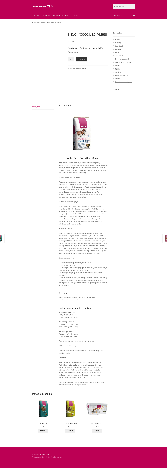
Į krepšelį (81, 59)
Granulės (118, 49)
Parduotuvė (46, 15)
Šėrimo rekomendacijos (61, 15)
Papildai (117, 69)
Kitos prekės (119, 56)
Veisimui (84, 68)
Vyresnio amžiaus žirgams (123, 82)
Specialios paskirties (121, 75)
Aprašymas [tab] (36, 107)
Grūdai (117, 52)
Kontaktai (75, 15)
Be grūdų (118, 43)
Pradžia (36, 22)
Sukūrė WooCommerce (54, 457)
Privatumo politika (38, 457)
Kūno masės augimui (122, 59)
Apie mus (35, 15)
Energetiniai (119, 46)
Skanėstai (118, 72)
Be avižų (117, 39)
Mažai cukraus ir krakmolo (123, 62)
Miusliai (42, 22)
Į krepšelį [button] (43, 430)
